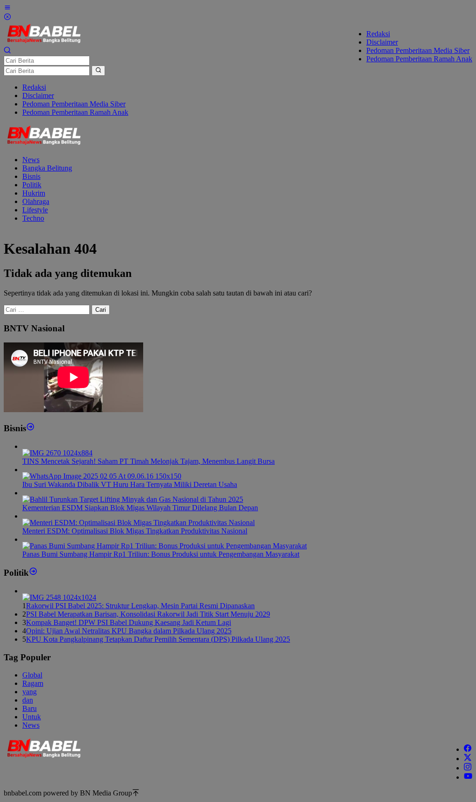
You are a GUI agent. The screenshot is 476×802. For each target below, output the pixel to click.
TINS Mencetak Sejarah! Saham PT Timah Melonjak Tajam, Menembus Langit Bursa (148, 461)
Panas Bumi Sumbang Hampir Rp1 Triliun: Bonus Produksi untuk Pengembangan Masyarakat (160, 554)
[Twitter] (467, 759)
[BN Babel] (44, 42)
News (31, 725)
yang (29, 692)
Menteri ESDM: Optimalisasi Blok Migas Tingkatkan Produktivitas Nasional (134, 531)
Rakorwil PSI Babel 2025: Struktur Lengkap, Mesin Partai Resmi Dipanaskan (140, 606)
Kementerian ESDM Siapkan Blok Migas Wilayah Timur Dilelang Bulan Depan (140, 508)
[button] (98, 71)
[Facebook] (467, 749)
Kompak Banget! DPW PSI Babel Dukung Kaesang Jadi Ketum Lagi (128, 622)
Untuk (31, 717)
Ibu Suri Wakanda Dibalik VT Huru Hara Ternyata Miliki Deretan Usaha (129, 484)
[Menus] (7, 9)
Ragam (32, 683)
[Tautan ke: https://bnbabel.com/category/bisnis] (30, 428)
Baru (29, 708)
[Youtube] (468, 777)
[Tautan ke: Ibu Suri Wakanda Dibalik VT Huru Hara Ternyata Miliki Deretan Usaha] (101, 476)
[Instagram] (467, 768)
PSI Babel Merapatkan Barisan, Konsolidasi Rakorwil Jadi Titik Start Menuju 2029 (148, 614)
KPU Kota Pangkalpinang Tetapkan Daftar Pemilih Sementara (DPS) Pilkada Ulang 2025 (158, 639)
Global (32, 675)
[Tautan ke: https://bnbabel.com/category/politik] (33, 573)
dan (27, 700)
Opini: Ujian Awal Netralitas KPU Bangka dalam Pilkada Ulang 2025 (128, 631)
